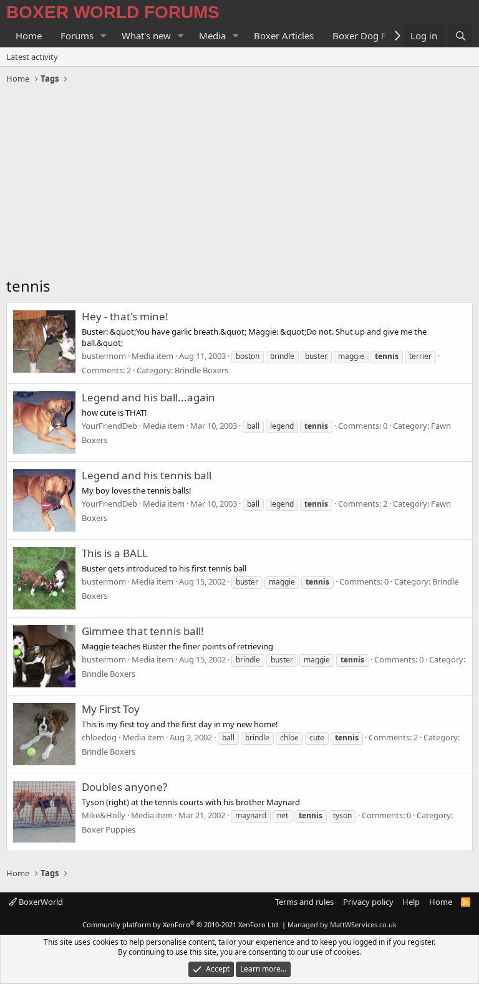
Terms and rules (304, 901)
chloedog (99, 737)
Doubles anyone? (124, 787)
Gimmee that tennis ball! (143, 631)
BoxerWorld (40, 901)
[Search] (460, 35)
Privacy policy (368, 901)
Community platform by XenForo (181, 924)
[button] (103, 35)
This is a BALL (115, 553)
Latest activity (32, 56)
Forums (77, 35)
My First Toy (111, 709)
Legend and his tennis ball (146, 475)
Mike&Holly (103, 815)
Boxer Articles (284, 35)
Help (411, 901)
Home (29, 35)
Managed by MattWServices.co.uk (342, 924)
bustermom (104, 355)
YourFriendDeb (109, 425)
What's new (146, 35)
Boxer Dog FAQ (366, 35)
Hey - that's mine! (125, 316)
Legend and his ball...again (148, 397)
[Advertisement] (239, 182)
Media (212, 35)
